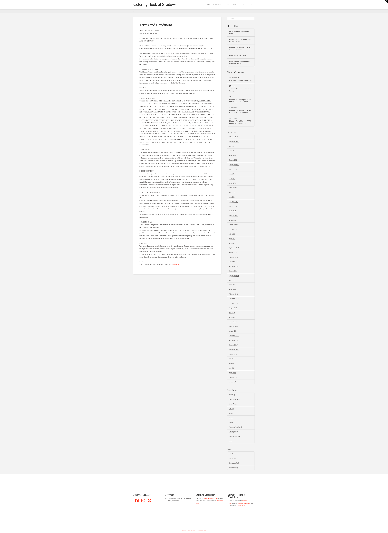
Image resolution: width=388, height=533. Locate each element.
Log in (231, 454)
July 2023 (232, 192)
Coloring (231, 408)
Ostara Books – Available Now (239, 32)
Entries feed (232, 458)
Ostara (231, 418)
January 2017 (233, 382)
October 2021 (233, 229)
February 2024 (233, 188)
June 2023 (232, 197)
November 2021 (234, 225)
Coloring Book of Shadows (154, 4)
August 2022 (233, 206)
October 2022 (233, 201)
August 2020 (233, 252)
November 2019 (234, 266)
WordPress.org (233, 467)
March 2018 (233, 322)
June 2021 (232, 238)
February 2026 (233, 137)
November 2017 (234, 340)
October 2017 (233, 345)
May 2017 (232, 368)
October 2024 (233, 160)
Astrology (232, 395)
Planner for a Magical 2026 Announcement (240, 48)
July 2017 (232, 359)
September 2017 (234, 349)
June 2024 (232, 174)
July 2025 (232, 146)
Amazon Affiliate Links (211, 498)
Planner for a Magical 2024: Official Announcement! (240, 101)
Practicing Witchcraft (235, 427)
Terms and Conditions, (243, 503)
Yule (230, 441)
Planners (231, 422)
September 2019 (234, 275)
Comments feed (234, 463)
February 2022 (233, 215)
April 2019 (232, 289)
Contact (191, 530)
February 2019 (233, 294)
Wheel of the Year (234, 436)
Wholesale (201, 530)
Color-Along (233, 404)
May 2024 (232, 178)
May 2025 (232, 151)
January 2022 (233, 220)
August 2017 (233, 354)
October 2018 (233, 303)
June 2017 (232, 363)
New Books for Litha (237, 55)
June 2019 (232, 285)
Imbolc (231, 413)
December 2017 (234, 336)
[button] (386, 2)
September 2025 (234, 141)
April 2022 (232, 211)
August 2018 (233, 308)
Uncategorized (233, 432)
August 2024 (233, 169)
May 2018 (232, 317)
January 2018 (233, 331)
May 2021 (232, 243)
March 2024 (233, 183)
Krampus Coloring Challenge (240, 80)
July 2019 (232, 280)
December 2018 (234, 299)
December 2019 (234, 262)
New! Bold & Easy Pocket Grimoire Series (239, 62)
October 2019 (233, 271)
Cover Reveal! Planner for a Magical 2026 (240, 40)
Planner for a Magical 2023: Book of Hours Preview (240, 111)
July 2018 (232, 312)
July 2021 (232, 234)
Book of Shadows (234, 399)
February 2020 (233, 257)
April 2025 (232, 155)
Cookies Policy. (241, 505)
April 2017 (232, 372)
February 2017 (233, 377)
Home (184, 530)
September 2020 (234, 248)
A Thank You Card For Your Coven (240, 90)
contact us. (176, 264)
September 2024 (234, 164)
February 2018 (233, 326)
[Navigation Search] (251, 4)
